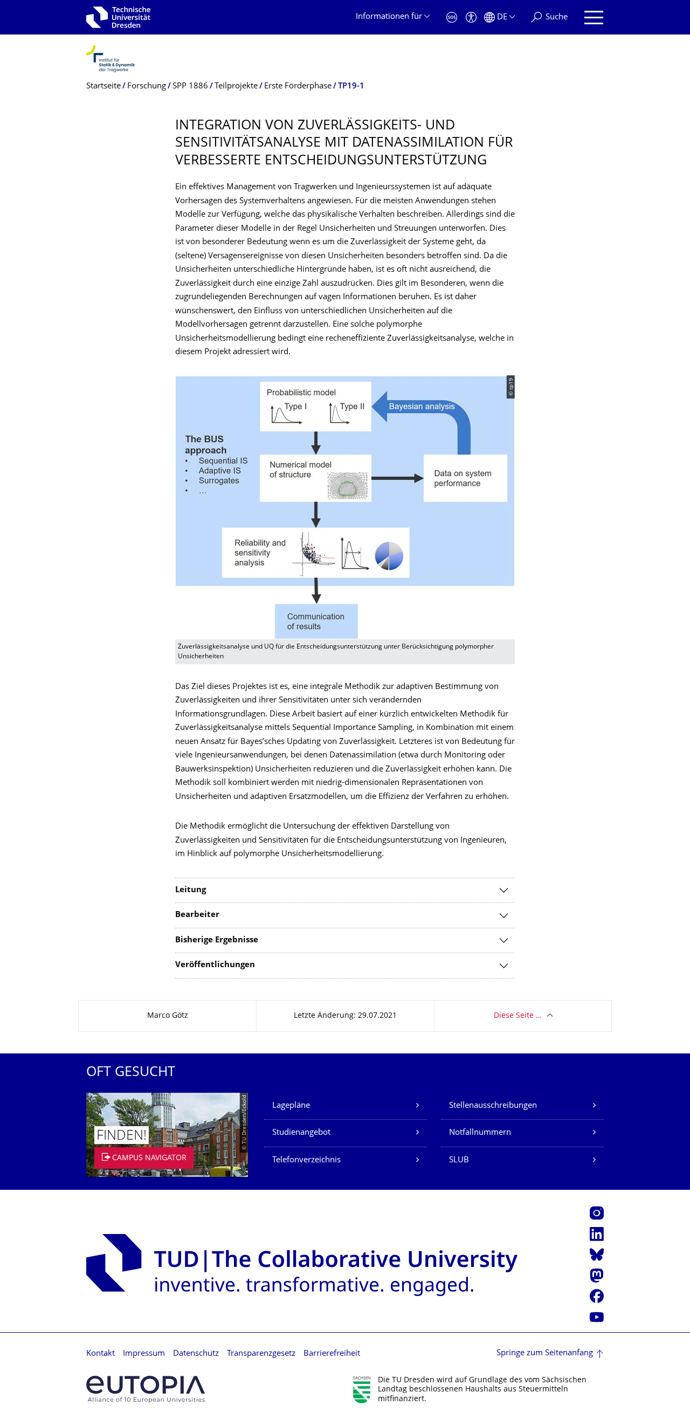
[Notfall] (452, 17)
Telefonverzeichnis (306, 1160)
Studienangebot (301, 1133)
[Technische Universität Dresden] (118, 17)
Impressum (144, 1354)
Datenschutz (196, 1354)
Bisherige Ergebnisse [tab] (216, 940)
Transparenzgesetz (261, 1354)
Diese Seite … (518, 1015)
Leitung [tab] (190, 890)
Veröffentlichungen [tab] (215, 965)
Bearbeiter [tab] (197, 915)
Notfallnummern (480, 1133)
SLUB (459, 1160)
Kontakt (100, 1354)
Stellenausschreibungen (493, 1106)
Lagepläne (291, 1106)
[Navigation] (594, 17)
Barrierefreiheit (331, 1354)
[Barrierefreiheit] (471, 17)
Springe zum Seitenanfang (544, 1353)
